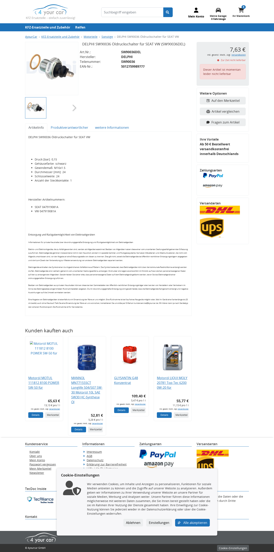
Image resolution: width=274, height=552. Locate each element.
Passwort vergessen (42, 464)
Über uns (35, 456)
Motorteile (90, 37)
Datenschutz (95, 460)
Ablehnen (133, 522)
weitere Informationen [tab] (112, 127)
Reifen (80, 27)
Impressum (94, 452)
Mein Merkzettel (40, 468)
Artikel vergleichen (225, 111)
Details (36, 415)
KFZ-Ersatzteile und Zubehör (47, 27)
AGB (89, 456)
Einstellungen (159, 522)
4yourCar (31, 37)
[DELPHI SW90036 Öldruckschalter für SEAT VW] (51, 68)
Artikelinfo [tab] (36, 127)
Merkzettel (53, 415)
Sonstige (107, 37)
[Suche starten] (168, 12)
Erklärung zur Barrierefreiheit (107, 464)
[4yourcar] (50, 12)
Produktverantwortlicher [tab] (69, 127)
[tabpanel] (108, 224)
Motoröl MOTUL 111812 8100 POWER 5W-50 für (43, 383)
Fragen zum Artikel (225, 122)
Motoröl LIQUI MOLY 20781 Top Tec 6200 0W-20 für (172, 383)
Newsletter (36, 473)
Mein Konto (37, 460)
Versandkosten (54, 409)
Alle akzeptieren (195, 522)
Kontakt (34, 452)
